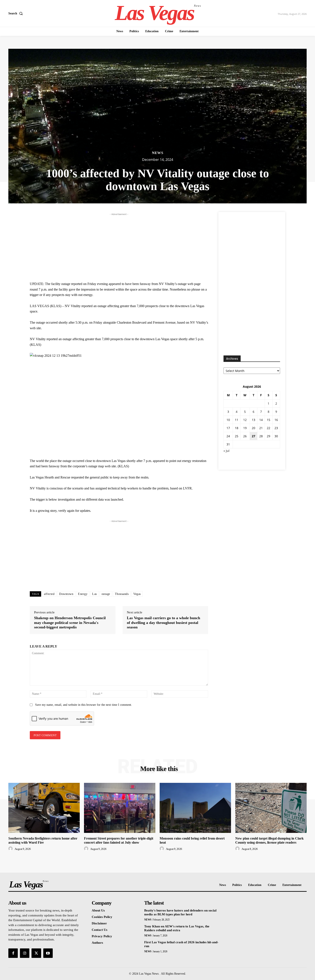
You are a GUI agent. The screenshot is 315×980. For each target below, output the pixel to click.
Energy (82, 594)
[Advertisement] (119, 246)
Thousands (122, 594)
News (157, 153)
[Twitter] (36, 953)
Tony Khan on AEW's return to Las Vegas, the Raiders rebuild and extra (176, 928)
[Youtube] (48, 953)
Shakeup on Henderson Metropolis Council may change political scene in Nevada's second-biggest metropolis (70, 622)
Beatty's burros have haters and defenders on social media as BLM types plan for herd (180, 912)
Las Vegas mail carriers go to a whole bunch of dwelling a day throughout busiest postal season (163, 622)
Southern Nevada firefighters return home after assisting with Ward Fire (42, 840)
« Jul (227, 451)
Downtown (66, 594)
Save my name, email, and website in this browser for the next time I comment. (83, 704)
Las (94, 594)
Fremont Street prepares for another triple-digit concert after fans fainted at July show (118, 840)
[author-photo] (11, 848)
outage (106, 594)
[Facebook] (13, 953)
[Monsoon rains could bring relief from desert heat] (195, 808)
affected (49, 594)
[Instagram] (24, 953)
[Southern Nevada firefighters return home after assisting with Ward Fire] (44, 808)
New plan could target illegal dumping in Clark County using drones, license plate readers (269, 840)
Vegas (137, 594)
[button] (16, 13)
